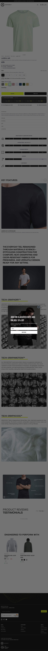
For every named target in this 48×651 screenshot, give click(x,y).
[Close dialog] (39, 307)
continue (24, 332)
